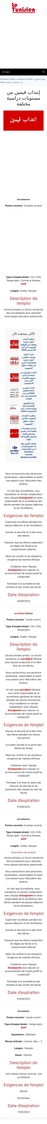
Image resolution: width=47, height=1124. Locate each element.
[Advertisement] (23, 42)
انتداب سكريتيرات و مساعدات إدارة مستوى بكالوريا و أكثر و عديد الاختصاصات (29, 377)
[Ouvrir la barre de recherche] (43, 72)
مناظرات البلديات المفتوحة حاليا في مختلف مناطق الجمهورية (29, 419)
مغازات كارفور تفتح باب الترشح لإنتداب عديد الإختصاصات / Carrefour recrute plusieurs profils (29, 450)
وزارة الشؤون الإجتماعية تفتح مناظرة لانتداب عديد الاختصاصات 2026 (29, 407)
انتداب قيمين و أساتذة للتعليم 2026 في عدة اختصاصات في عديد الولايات (29, 393)
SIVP (23, 284)
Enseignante (26, 497)
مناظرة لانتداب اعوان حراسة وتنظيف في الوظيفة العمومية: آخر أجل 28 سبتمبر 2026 (29, 344)
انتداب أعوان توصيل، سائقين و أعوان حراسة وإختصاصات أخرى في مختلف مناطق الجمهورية (28, 361)
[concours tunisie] (23, 8)
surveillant (19, 613)
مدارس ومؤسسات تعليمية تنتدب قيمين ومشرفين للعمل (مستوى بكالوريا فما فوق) (29, 433)
